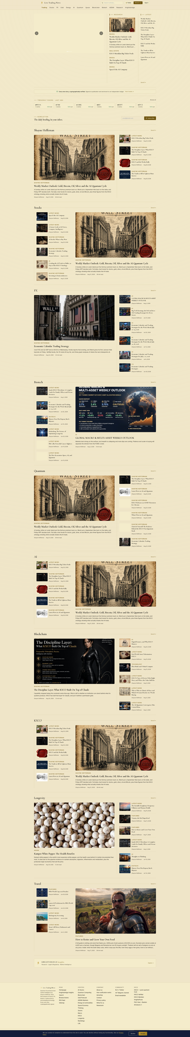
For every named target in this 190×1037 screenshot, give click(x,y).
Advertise (100, 991)
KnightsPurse (138, 995)
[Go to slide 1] (68, 51)
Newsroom (100, 1001)
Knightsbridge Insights (66, 988)
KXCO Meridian (139, 992)
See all (143, 78)
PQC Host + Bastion (140, 998)
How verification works (104, 988)
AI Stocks (81, 985)
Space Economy (83, 1001)
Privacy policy (101, 996)
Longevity (81, 1014)
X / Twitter (120, 985)
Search (61, 991)
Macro (80, 1009)
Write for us (138, 2)
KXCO (80, 1011)
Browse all (153, 95)
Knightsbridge (130, 7)
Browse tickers (64, 993)
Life (79, 1019)
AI (74, 7)
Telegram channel (123, 988)
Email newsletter (120, 991)
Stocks (51, 7)
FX (57, 7)
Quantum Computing (84, 988)
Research (119, 7)
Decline (133, 1033)
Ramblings (81, 1016)
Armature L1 (138, 1000)
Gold (62, 7)
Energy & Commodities (85, 998)
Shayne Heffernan (39, 78)
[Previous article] (36, 33)
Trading (44, 7)
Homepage (62, 985)
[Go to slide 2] (69, 51)
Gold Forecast (82, 993)
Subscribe (151, 114)
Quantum (80, 7)
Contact (99, 993)
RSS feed (62, 996)
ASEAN (111, 7)
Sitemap (61, 998)
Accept (143, 1033)
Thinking (80, 1003)
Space (88, 7)
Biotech (104, 7)
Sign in (146, 2)
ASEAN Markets (83, 996)
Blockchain (96, 7)
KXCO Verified (138, 990)
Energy (68, 7)
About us (99, 985)
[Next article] (101, 33)
